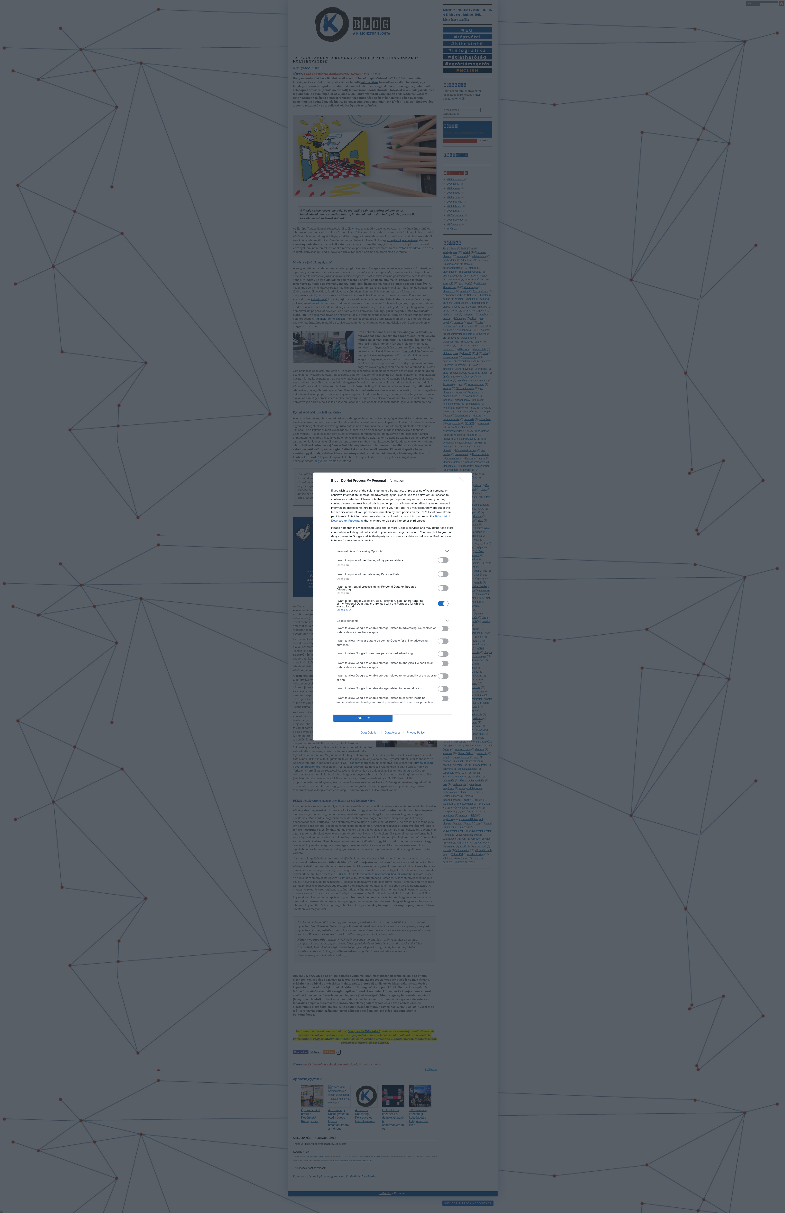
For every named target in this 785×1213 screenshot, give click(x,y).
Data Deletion (369, 732)
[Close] (463, 481)
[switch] (443, 560)
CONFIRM (363, 718)
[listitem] (392, 551)
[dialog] (392, 606)
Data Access (392, 732)
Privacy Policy (416, 732)
